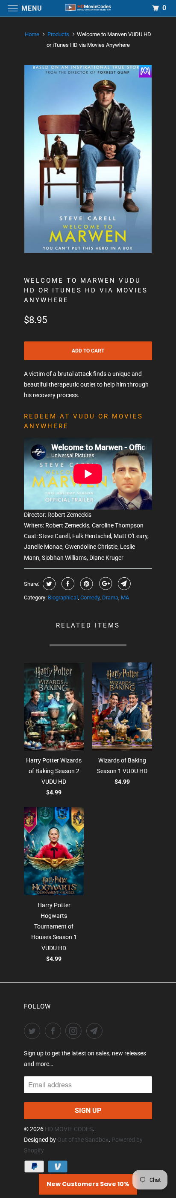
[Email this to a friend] (123, 583)
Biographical (63, 597)
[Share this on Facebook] (66, 583)
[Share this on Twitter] (48, 583)
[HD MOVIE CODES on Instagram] (75, 1031)
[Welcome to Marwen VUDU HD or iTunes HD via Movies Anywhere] (88, 158)
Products (58, 34)
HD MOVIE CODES (69, 1129)
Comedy (90, 597)
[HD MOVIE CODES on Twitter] (34, 1031)
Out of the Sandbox (83, 1139)
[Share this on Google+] (104, 583)
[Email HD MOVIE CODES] (96, 1031)
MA (125, 597)
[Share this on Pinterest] (85, 583)
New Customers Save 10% (88, 1184)
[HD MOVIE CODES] (88, 8)
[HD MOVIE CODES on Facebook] (55, 1031)
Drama (110, 597)
